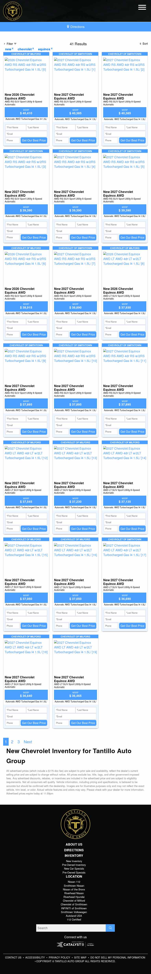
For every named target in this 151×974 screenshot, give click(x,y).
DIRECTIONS (74, 850)
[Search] (110, 928)
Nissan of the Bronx (74, 889)
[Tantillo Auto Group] (12, 10)
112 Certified (74, 919)
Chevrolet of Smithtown (74, 904)
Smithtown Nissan (74, 885)
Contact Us (13, 957)
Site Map (80, 957)
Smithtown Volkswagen (74, 912)
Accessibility (35, 957)
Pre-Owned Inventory (74, 865)
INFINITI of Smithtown (74, 908)
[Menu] (142, 8)
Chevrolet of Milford (74, 900)
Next (28, 741)
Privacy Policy (60, 957)
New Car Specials (74, 868)
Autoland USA (74, 916)
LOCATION (74, 876)
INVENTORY (74, 855)
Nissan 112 (74, 882)
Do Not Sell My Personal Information (117, 957)
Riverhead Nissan (74, 893)
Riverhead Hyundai (74, 897)
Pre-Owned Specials (74, 872)
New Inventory (74, 861)
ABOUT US (74, 844)
